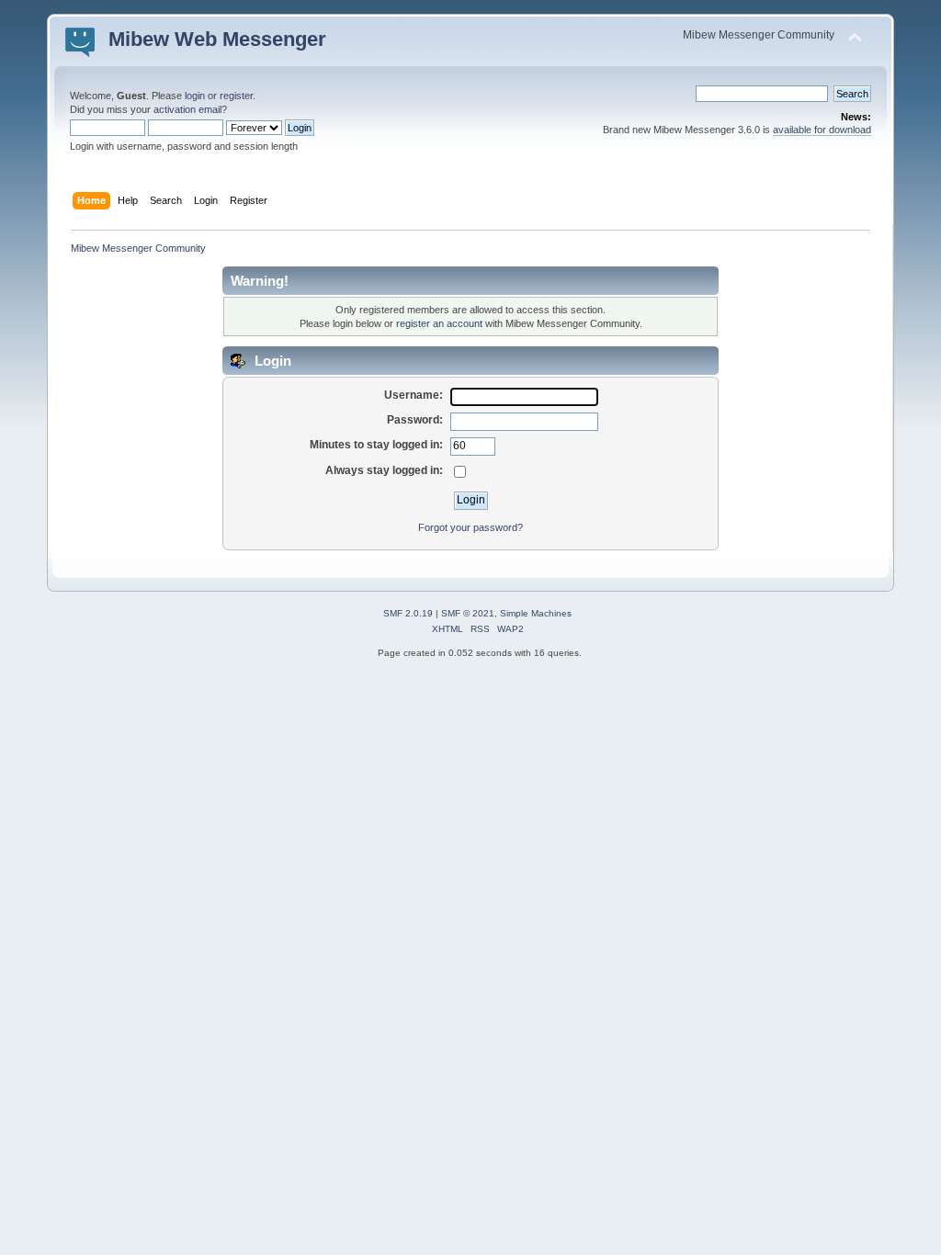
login (195, 95)
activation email (187, 109)
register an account (439, 323)
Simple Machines (536, 613)
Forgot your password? (470, 527)
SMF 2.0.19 (408, 613)
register (236, 95)
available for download (822, 129)
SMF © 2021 (467, 613)
